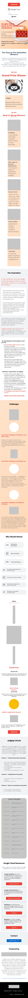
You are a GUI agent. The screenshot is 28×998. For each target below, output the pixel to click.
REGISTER (14, 4)
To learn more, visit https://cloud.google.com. (14, 978)
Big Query (14, 927)
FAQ (23, 994)
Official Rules (18, 994)
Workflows (14, 913)
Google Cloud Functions (14, 898)
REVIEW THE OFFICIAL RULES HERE (14, 395)
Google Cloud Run (14, 884)
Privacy (11, 994)
